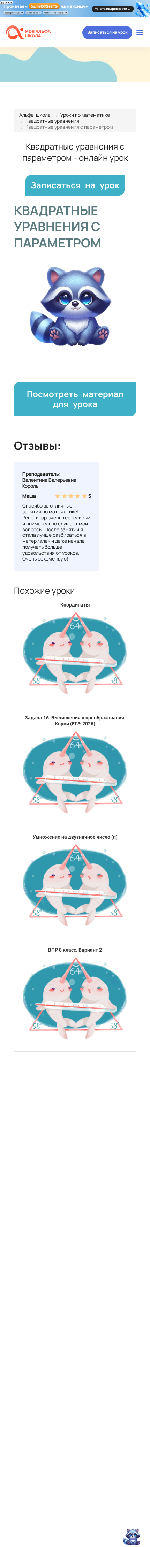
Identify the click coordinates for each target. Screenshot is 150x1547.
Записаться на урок (107, 32)
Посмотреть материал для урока (75, 399)
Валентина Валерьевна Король (49, 483)
